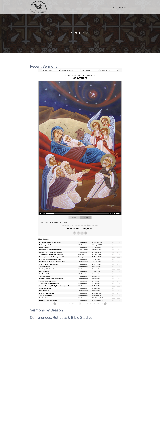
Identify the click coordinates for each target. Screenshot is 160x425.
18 (94, 303)
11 (69, 303)
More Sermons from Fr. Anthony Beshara (74, 225)
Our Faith (65, 7)
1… (59, 303)
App (109, 7)
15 (83, 303)
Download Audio (93, 225)
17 (90, 303)
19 (98, 303)
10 (65, 303)
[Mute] (114, 213)
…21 (102, 303)
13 (76, 303)
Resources (100, 7)
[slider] (77, 213)
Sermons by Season (46, 310)
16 (87, 303)
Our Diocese (74, 7)
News (83, 7)
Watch (74, 217)
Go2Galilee (91, 7)
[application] (80, 213)
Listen (86, 217)
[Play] (41, 213)
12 (73, 303)
